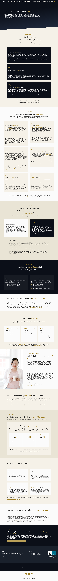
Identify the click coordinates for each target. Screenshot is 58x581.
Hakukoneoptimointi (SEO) (18, 1)
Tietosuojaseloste (47, 567)
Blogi (47, 1)
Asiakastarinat (44, 1)
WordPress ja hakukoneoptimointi (38, 249)
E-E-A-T (6, 179)
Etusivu (9, 1)
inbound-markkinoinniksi (21, 344)
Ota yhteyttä (51, 1)
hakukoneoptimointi (24, 196)
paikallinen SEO (47, 179)
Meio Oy (12, 1)
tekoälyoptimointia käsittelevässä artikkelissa (22, 405)
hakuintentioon (11, 134)
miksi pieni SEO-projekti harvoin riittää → (35, 307)
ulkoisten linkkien (48, 154)
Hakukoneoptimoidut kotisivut (26, 1)
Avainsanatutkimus (8, 128)
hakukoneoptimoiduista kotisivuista (18, 255)
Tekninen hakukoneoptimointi (36, 127)
